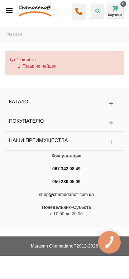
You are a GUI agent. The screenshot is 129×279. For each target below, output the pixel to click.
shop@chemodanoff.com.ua (66, 194)
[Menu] (9, 10)
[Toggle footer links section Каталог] (64, 103)
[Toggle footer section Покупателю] (64, 122)
